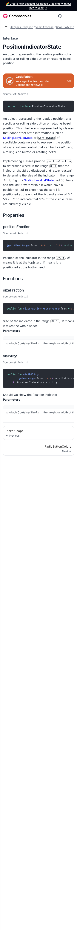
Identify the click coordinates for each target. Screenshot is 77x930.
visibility (10, 356)
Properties (13, 215)
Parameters (11, 331)
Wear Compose (44, 27)
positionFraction (16, 227)
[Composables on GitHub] (59, 16)
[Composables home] (17, 16)
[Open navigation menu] (69, 16)
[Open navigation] (5, 27)
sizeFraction (13, 290)
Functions (13, 278)
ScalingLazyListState (18, 138)
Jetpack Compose (21, 27)
